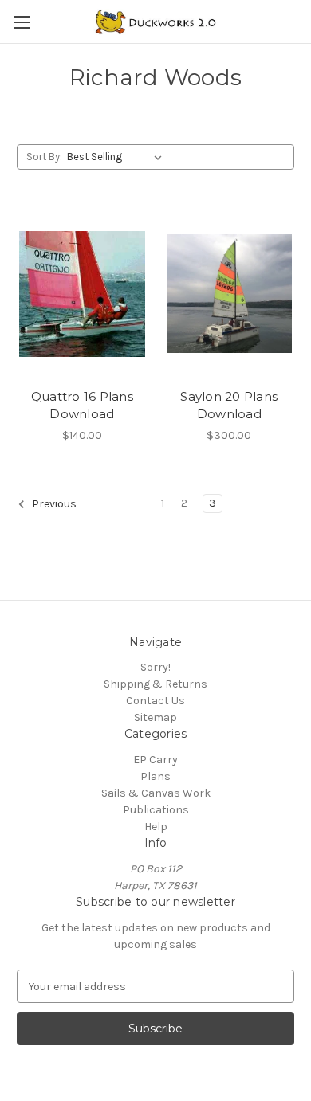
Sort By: (44, 157)
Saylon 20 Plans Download (229, 405)
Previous (53, 504)
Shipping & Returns (155, 684)
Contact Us (155, 700)
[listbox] (118, 157)
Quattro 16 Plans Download (82, 405)
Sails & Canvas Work (156, 793)
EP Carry (155, 759)
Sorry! (155, 667)
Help (155, 826)
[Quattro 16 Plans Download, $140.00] (82, 294)
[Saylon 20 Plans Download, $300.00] (230, 294)
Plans (155, 776)
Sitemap (155, 717)
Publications (156, 810)
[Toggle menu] (22, 22)
